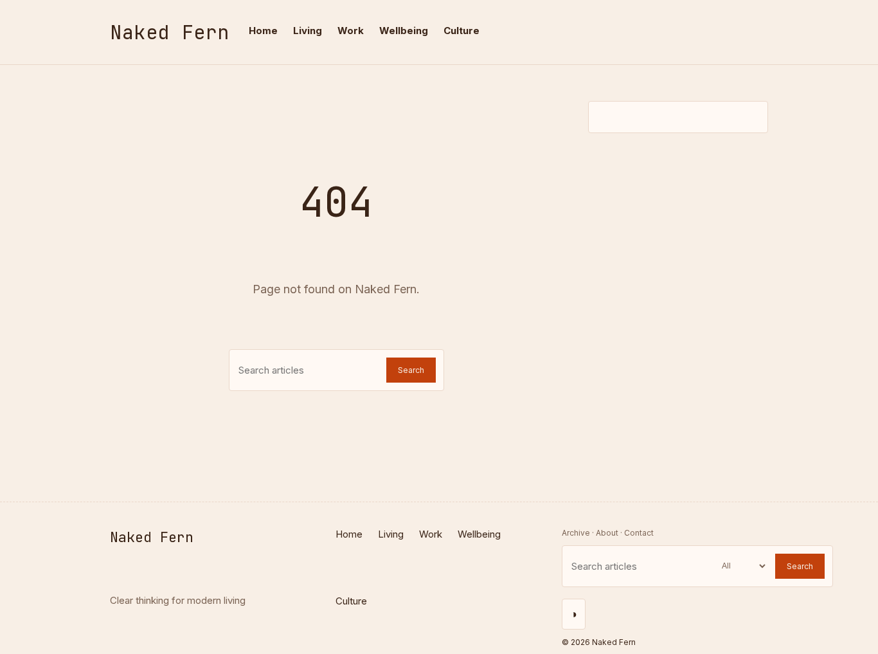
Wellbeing (403, 30)
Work (350, 30)
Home (263, 30)
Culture (461, 30)
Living (307, 30)
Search (411, 370)
